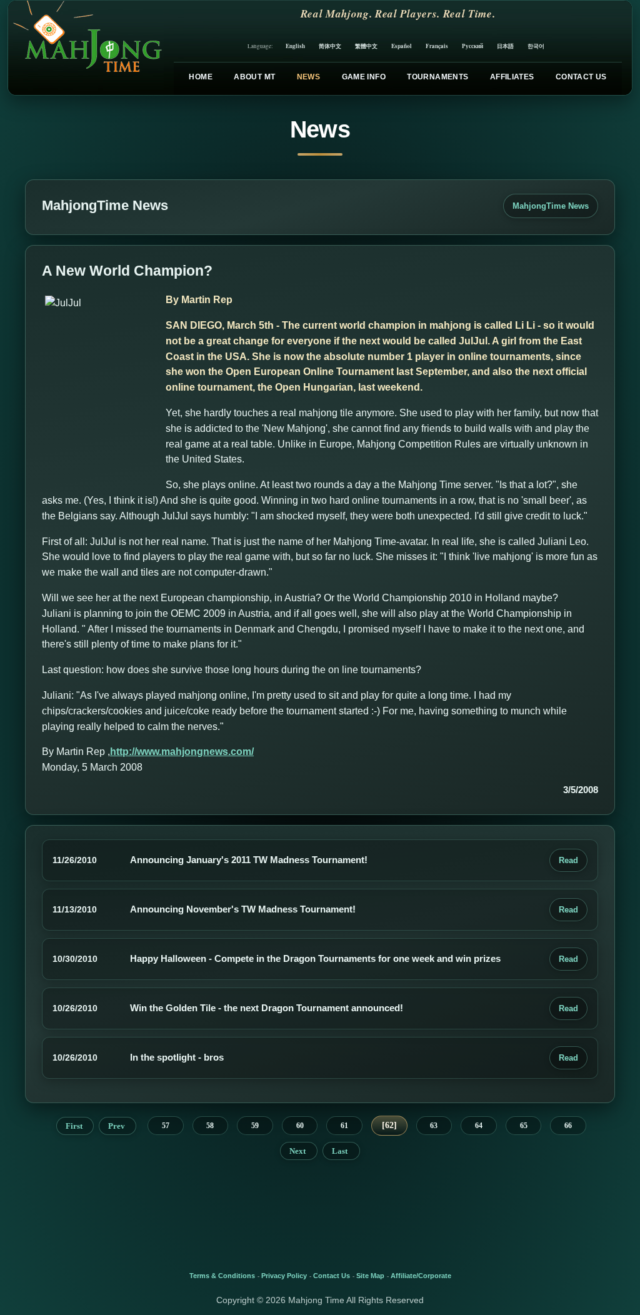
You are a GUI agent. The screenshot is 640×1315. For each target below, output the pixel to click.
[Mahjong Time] (86, 48)
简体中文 (330, 46)
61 (344, 1125)
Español (401, 46)
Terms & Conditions (222, 1275)
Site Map (370, 1275)
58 (210, 1125)
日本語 (505, 46)
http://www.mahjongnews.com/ (182, 751)
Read (568, 860)
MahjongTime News (550, 206)
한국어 (536, 46)
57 (165, 1125)
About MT (254, 76)
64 (478, 1125)
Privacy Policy (284, 1275)
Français (437, 46)
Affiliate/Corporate (421, 1275)
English (295, 46)
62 (389, 1125)
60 (300, 1125)
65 (524, 1125)
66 (568, 1125)
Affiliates (512, 76)
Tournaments (437, 76)
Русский (472, 46)
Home (200, 76)
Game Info (364, 76)
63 (434, 1125)
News (308, 76)
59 (255, 1125)
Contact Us (581, 76)
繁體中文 (366, 46)
